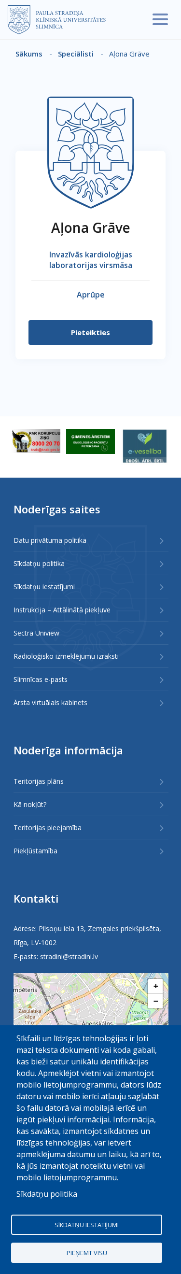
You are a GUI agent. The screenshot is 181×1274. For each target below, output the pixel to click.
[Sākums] (57, 19)
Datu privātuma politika (50, 540)
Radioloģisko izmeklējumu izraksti (66, 656)
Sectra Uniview (36, 632)
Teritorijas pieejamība (48, 827)
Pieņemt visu (87, 1252)
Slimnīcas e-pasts (41, 679)
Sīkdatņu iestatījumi (44, 586)
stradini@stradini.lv (69, 956)
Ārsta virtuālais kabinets (50, 702)
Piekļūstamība (35, 850)
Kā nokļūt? (30, 804)
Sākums (28, 53)
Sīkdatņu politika (39, 563)
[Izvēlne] (160, 19)
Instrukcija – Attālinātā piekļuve (62, 609)
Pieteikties (90, 332)
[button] (155, 986)
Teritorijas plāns (39, 781)
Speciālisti (76, 53)
